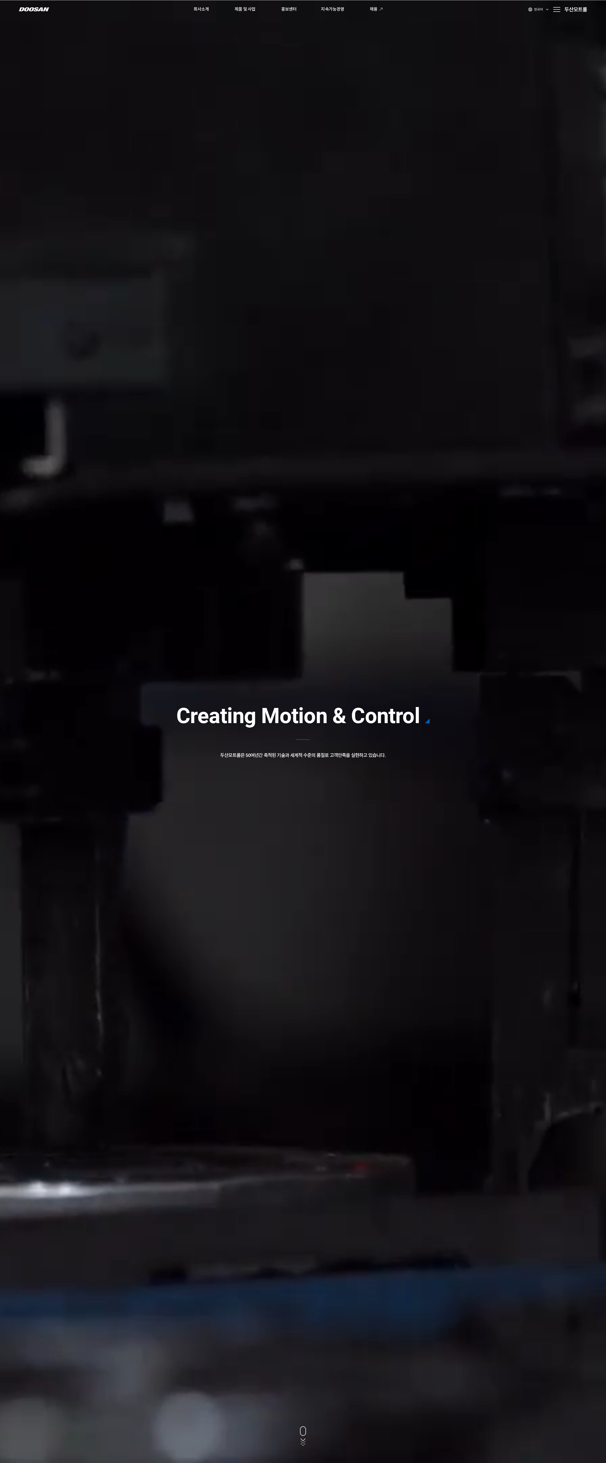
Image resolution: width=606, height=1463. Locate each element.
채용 (373, 9)
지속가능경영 (332, 9)
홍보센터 (289, 9)
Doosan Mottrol (576, 9)
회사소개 (201, 9)
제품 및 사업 (245, 9)
